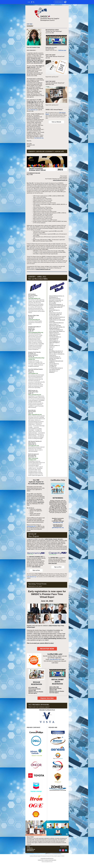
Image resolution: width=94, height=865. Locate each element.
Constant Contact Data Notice (50, 860)
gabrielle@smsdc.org (58, 527)
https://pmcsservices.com (34, 394)
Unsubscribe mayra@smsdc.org (47, 858)
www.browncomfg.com (34, 319)
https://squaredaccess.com (35, 414)
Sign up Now (36, 570)
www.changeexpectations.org (35, 332)
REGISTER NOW (47, 649)
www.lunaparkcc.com (33, 373)
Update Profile (41, 860)
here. (48, 266)
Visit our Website (56, 122)
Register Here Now (47, 698)
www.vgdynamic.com (33, 445)
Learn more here (36, 566)
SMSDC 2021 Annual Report (54, 109)
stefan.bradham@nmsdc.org (60, 180)
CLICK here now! (62, 50)
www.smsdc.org (30, 850)
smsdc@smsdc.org (31, 849)
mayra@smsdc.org (32, 109)
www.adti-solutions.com (34, 298)
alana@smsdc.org (31, 526)
